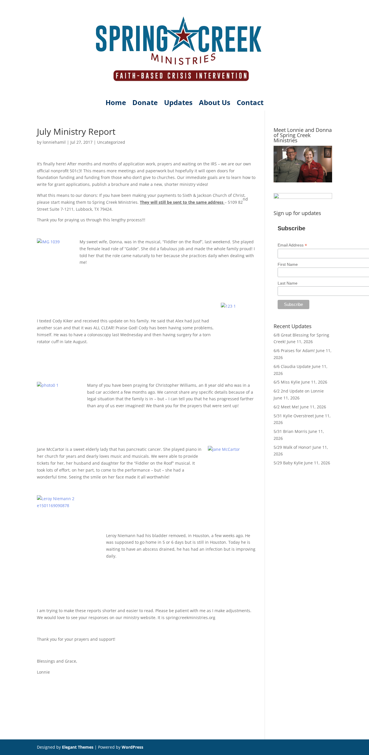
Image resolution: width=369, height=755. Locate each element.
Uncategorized (111, 142)
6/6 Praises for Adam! (294, 350)
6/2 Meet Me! (286, 407)
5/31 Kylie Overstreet (294, 415)
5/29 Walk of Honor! (292, 447)
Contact (250, 103)
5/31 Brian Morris (290, 431)
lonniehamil (54, 142)
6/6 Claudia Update (292, 366)
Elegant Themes (77, 747)
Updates (178, 103)
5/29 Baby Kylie (288, 463)
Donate (145, 103)
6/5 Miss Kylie (287, 382)
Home (116, 103)
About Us (214, 103)
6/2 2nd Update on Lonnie (299, 391)
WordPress (132, 747)
